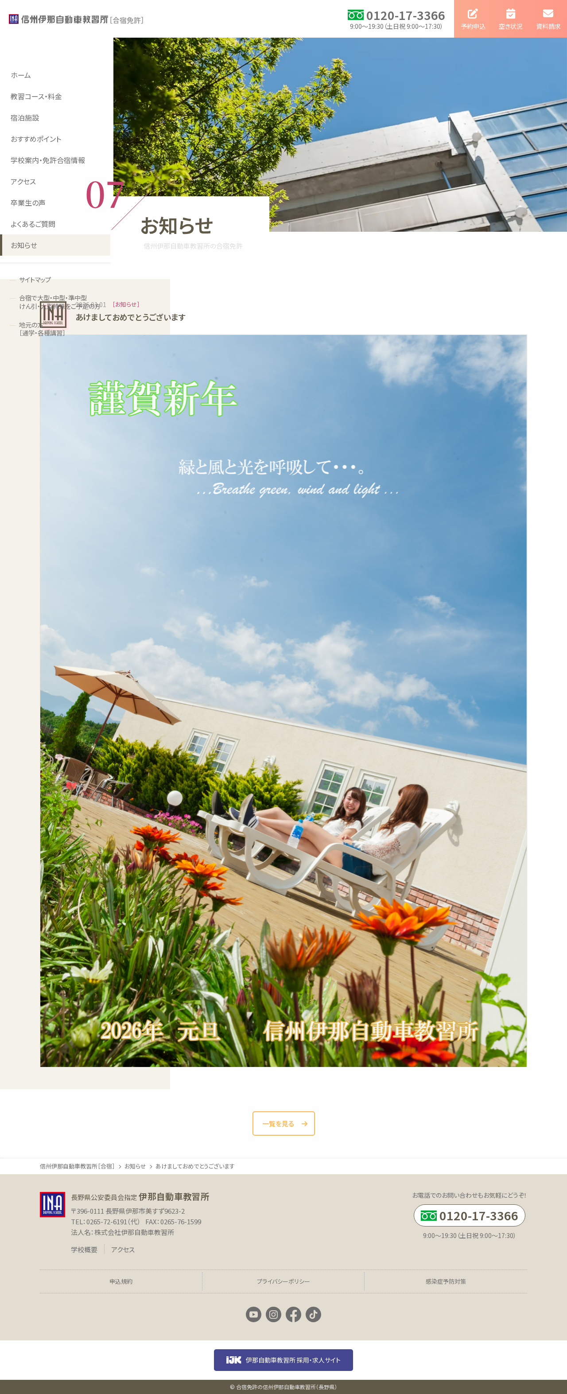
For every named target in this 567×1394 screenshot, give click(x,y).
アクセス (123, 1249)
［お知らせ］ (126, 304)
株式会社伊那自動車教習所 (134, 1232)
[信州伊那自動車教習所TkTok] (313, 1315)
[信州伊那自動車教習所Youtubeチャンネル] (253, 1315)
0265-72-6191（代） (113, 1221)
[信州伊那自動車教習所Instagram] (273, 1315)
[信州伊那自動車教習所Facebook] (293, 1315)
